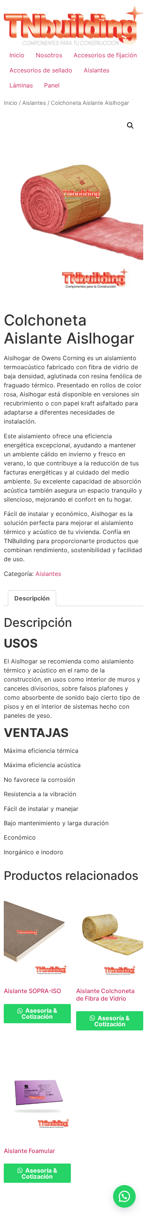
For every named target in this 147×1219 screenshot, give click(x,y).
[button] (130, 125)
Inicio (16, 55)
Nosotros (49, 55)
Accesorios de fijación (105, 55)
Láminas (21, 85)
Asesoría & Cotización (39, 1013)
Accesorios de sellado (40, 70)
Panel (52, 85)
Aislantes (96, 70)
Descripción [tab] (32, 598)
